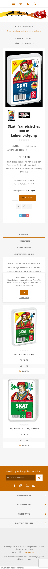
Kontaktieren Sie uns (24, 254)
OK (24, 292)
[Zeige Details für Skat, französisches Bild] (24, 326)
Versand (28, 559)
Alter (16, 146)
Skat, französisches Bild (24, 354)
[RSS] (33, 486)
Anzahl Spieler (15, 150)
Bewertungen (24, 247)
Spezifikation (24, 241)
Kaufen (28, 197)
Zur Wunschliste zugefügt (18, 206)
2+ (26, 150)
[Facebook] (14, 486)
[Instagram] (21, 486)
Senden (39, 477)
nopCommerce (29, 552)
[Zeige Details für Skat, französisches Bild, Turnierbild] (24, 400)
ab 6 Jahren (30, 146)
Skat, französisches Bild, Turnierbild (24, 428)
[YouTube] (27, 486)
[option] (11, 115)
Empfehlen (29, 206)
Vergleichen (24, 206)
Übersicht (24, 234)
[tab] (24, 234)
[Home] (15, 27)
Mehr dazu (24, 297)
